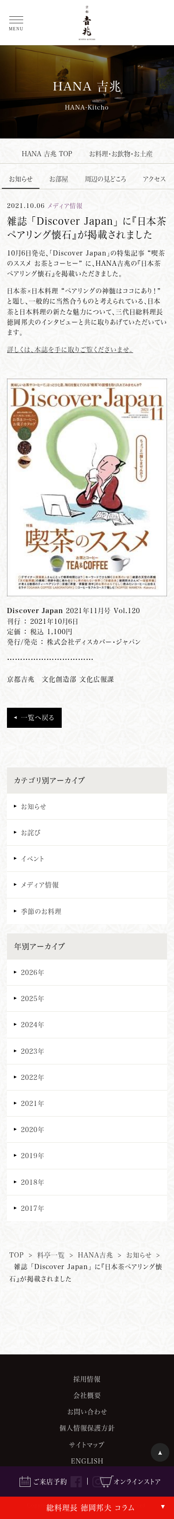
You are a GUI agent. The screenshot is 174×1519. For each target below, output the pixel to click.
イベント (33, 859)
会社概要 (87, 1395)
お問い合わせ (87, 1411)
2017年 (33, 1208)
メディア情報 (40, 885)
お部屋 (58, 179)
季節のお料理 (41, 911)
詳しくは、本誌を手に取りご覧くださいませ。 (70, 349)
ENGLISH (87, 1461)
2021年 (33, 1103)
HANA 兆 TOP (47, 154)
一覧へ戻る (38, 717)
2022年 (33, 1077)
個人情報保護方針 (87, 1428)
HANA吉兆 (95, 1255)
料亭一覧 (51, 1255)
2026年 (33, 972)
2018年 (33, 1182)
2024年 (33, 1025)
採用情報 (87, 1379)
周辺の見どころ (105, 179)
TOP (16, 1255)
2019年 (33, 1156)
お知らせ (20, 179)
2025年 (33, 998)
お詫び (31, 832)
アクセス (154, 179)
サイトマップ (87, 1445)
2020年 (33, 1129)
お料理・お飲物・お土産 (121, 154)
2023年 (33, 1051)
